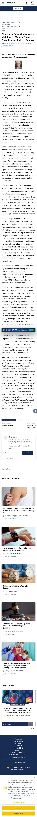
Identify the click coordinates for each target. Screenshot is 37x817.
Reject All (18, 808)
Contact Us (18, 746)
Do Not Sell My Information (18, 755)
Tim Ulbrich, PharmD (11, 591)
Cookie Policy (17, 799)
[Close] (35, 777)
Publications (6, 469)
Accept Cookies (18, 813)
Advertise (18, 743)
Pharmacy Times (7, 24)
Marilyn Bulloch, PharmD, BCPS (15, 671)
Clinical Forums (18, 741)
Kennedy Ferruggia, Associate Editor (16, 516)
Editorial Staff (18, 748)
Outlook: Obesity (7, 425)
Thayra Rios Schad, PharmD (13, 553)
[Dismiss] (33, 330)
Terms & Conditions (18, 753)
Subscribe (26, 453)
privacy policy (9, 458)
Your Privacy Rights (18, 757)
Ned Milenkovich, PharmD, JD (14, 631)
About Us (18, 739)
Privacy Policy (18, 750)
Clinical (16, 8)
